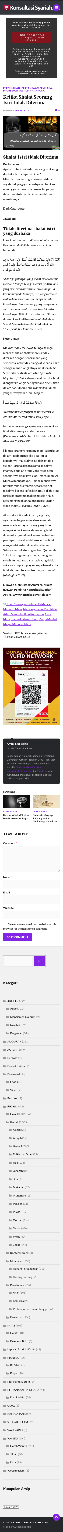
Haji (15, 1162)
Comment (10, 843)
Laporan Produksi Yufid (21, 1349)
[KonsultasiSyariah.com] (31, 8)
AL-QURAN (14, 1041)
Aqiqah (17, 1138)
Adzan (17, 1129)
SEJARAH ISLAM (17, 1422)
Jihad (16, 1179)
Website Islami (16, 1470)
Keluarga (18, 1300)
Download (13, 1074)
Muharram (19, 1195)
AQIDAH (13, 1049)
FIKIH (11, 1106)
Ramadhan (16, 1317)
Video (13, 1090)
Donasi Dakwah (16, 1066)
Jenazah (18, 1170)
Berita (11, 1057)
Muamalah (16, 1261)
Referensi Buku (19, 1341)
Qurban (17, 1220)
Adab (13, 1008)
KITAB (11, 1325)
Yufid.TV (41, 770)
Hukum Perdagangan (25, 1268)
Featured (12, 1098)
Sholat (17, 1228)
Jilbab (13, 1454)
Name (7, 877)
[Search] (39, 961)
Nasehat (15, 1025)
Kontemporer (18, 1252)
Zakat (16, 1244)
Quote (11, 1405)
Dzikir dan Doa (22, 1154)
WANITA (12, 1438)
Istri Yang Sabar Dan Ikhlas (40, 609)
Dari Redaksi (17, 1397)
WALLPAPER (15, 1430)
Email (7, 892)
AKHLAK (13, 1001)
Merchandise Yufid (18, 1381)
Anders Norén (22, 1527)
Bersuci (17, 1146)
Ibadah (14, 1122)
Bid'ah (14, 1365)
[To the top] (56, 1517)
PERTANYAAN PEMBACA (37, 88)
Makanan (18, 1187)
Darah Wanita (18, 1445)
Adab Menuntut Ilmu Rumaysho (23, 614)
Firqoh (14, 1373)
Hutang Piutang (22, 1276)
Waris (16, 1236)
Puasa (16, 1211)
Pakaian (18, 1203)
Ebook (14, 1081)
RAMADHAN (15, 1413)
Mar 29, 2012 (22, 110)
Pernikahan (11, 88)
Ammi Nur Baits (17, 743)
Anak (16, 1292)
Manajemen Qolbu (21, 1016)
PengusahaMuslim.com (28, 767)
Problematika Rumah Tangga (24, 90)
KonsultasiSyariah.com (19, 770)
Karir (13, 1462)
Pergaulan (16, 1033)
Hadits (14, 1332)
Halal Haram (17, 1113)
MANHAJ (13, 1357)
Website (8, 907)
